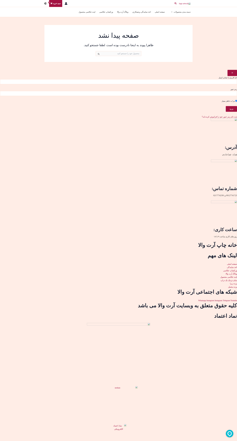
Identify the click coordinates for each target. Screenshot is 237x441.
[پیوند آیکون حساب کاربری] (66, 3)
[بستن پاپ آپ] (232, 73)
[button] (175, 3)
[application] (172, 12)
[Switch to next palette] (45, 3)
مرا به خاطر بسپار (228, 101)
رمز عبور (233, 89)
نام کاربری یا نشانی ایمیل (228, 78)
